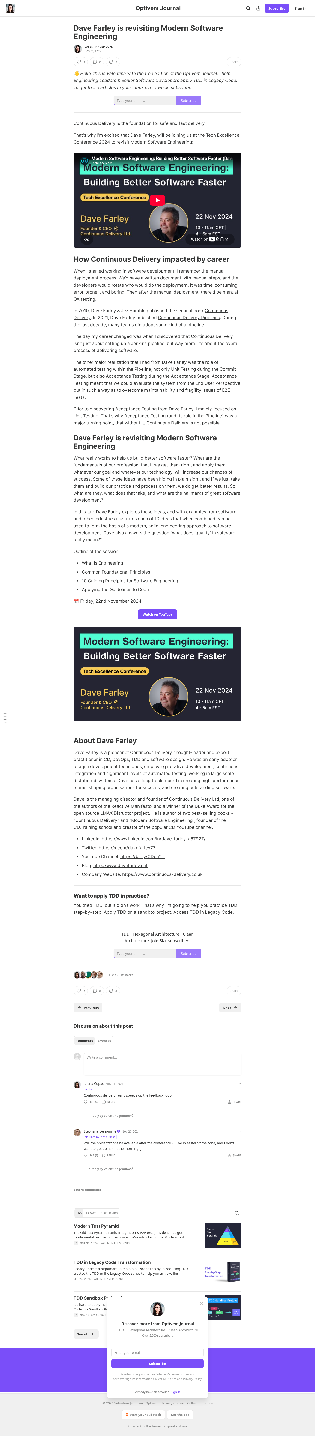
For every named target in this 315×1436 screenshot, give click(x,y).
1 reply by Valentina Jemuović (111, 1116)
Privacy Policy (192, 1379)
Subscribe (276, 8)
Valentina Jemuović (99, 46)
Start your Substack (145, 1414)
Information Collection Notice (156, 1379)
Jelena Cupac (94, 1083)
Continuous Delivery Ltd (194, 799)
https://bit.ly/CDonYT (142, 856)
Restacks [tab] (104, 1041)
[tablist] (93, 1040)
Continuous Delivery (96, 820)
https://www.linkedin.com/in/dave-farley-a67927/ (153, 838)
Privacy (166, 1403)
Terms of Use (180, 1374)
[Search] (248, 8)
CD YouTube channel (190, 827)
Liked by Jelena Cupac (102, 1137)
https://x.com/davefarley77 (127, 847)
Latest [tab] (91, 1213)
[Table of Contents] (5, 717)
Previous (91, 1007)
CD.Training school (93, 827)
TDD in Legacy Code (214, 80)
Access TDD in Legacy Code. (203, 912)
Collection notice (200, 1403)
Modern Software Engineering (162, 820)
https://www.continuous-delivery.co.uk (162, 874)
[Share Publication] (258, 8)
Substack (135, 1426)
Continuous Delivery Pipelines (189, 317)
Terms (179, 1403)
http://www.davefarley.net (120, 865)
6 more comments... (89, 1190)
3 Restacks (126, 975)
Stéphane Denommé (100, 1131)
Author (89, 1089)
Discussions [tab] (109, 1213)
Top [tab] (79, 1213)
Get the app (180, 1414)
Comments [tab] (84, 1041)
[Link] (67, 259)
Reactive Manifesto (131, 806)
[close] (201, 1303)
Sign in (301, 8)
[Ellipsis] (239, 1083)
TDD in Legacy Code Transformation (112, 1262)
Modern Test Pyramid (96, 1226)
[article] (157, 1237)
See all (83, 1334)
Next (227, 1007)
